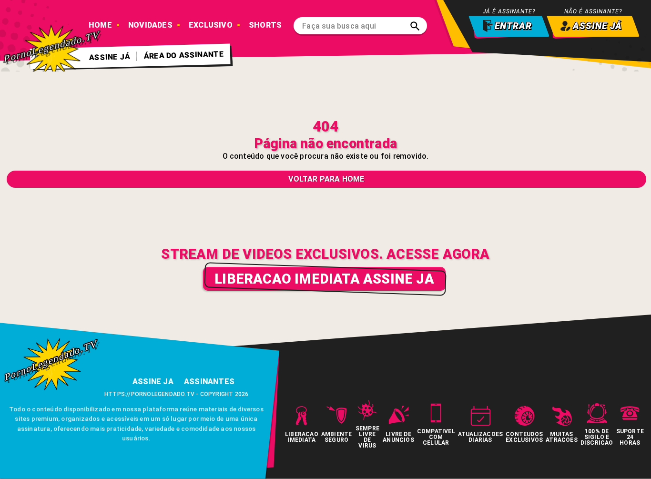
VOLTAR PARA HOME (326, 178)
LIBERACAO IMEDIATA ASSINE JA (324, 279)
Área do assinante (184, 55)
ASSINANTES (209, 381)
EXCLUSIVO (211, 25)
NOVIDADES (150, 25)
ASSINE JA (152, 381)
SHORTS (265, 25)
